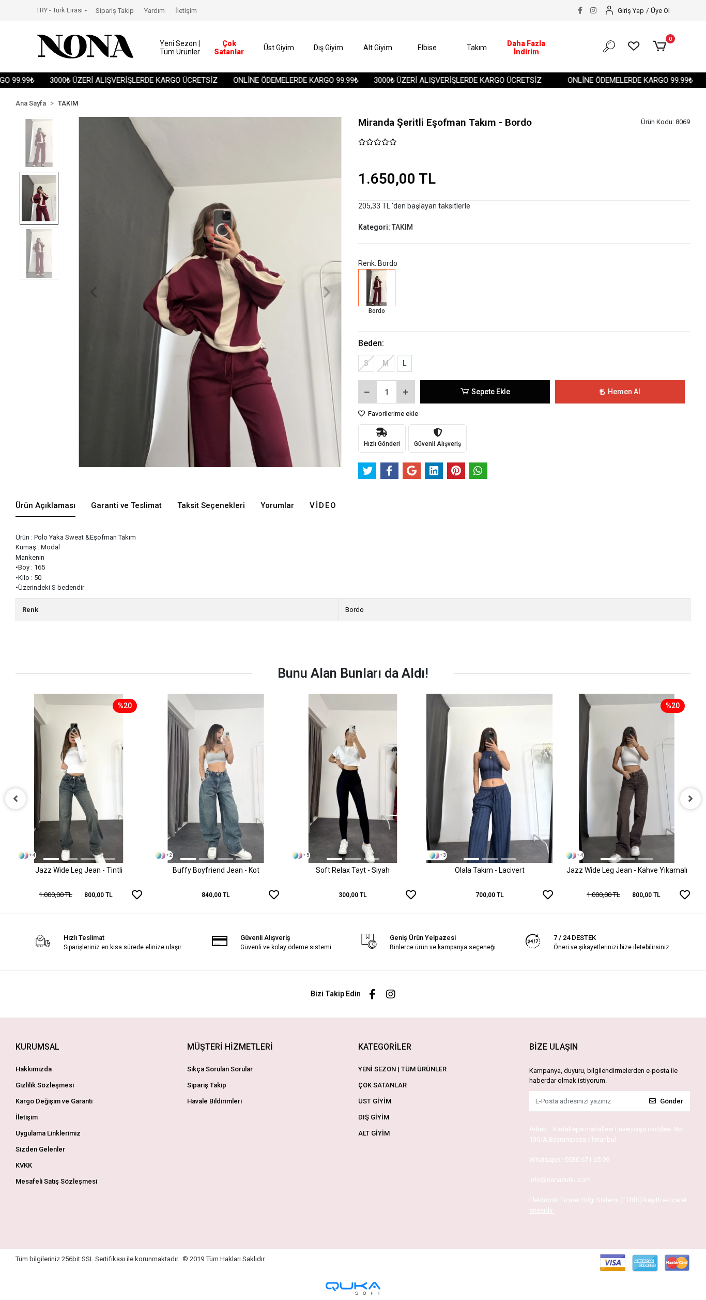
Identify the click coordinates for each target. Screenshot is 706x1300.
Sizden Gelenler (40, 1149)
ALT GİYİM (374, 1133)
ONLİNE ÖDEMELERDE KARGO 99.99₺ (270, 80)
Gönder (671, 1101)
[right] (690, 798)
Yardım (154, 10)
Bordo (354, 610)
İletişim (186, 10)
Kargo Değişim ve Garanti (54, 1101)
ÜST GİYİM (374, 1101)
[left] (15, 798)
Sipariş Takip (115, 10)
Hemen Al (624, 391)
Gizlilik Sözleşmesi (45, 1085)
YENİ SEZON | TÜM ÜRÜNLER (402, 1069)
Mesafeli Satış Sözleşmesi (56, 1181)
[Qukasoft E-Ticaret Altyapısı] (353, 1288)
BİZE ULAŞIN (553, 1047)
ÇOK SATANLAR (382, 1085)
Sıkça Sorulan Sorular (220, 1069)
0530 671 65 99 (587, 1159)
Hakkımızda (34, 1069)
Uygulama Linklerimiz (48, 1133)
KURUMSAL (37, 1047)
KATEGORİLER (384, 1047)
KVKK (24, 1165)
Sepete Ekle (490, 391)
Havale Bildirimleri (214, 1101)
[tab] (45, 506)
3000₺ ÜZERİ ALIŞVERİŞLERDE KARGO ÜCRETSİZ (108, 80)
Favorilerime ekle (392, 413)
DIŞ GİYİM (373, 1117)
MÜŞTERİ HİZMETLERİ (230, 1047)
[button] (180, 48)
